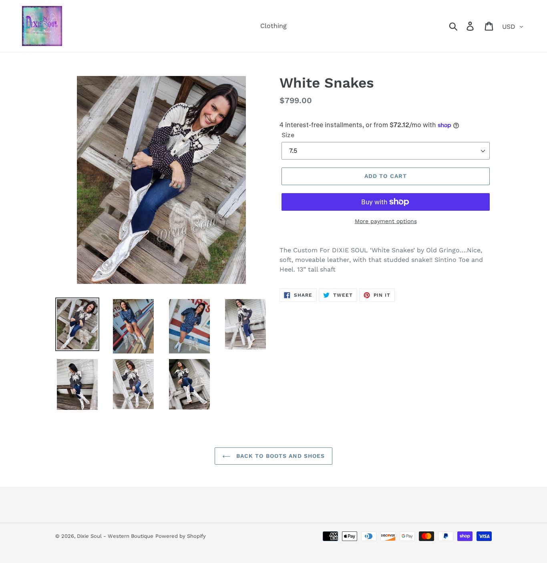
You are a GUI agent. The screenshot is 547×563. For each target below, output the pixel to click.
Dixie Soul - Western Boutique (115, 536)
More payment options (386, 221)
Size (288, 135)
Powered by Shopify (180, 536)
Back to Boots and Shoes (279, 456)
